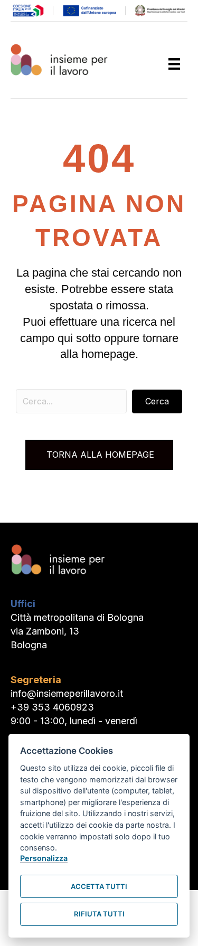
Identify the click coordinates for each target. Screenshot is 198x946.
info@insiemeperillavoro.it (67, 693)
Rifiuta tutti (99, 914)
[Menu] (174, 64)
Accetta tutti (99, 886)
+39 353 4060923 (52, 707)
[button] (157, 401)
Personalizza (44, 858)
